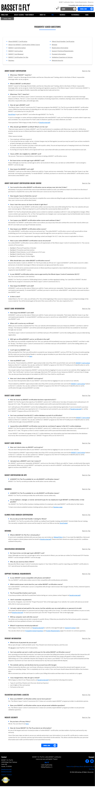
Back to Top (86, 71)
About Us (42, 15)
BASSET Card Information (17, 48)
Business (62, 15)
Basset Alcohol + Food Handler (24, 15)
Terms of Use (70, 766)
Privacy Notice (79, 766)
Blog (86, 15)
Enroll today (63, 523)
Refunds (54, 44)
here (30, 356)
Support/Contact (70, 628)
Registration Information (60, 48)
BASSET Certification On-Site (18, 57)
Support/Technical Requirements (62, 51)
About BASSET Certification (17, 41)
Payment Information (59, 54)
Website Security (57, 60)
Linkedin (92, 760)
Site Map (91, 769)
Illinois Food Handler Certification (63, 41)
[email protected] (44, 122)
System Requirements (80, 2)
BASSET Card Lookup (15, 51)
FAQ (53, 15)
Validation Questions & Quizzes (62, 57)
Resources (91, 2)
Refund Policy (58, 537)
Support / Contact (6, 774)
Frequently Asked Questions (34, 631)
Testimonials (75, 15)
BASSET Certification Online (66, 2)
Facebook (87, 760)
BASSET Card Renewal (15, 54)
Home (5, 18)
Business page (57, 507)
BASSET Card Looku (82, 417)
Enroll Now (4, 15)
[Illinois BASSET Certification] (16, 4)
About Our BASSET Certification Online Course (24, 44)
